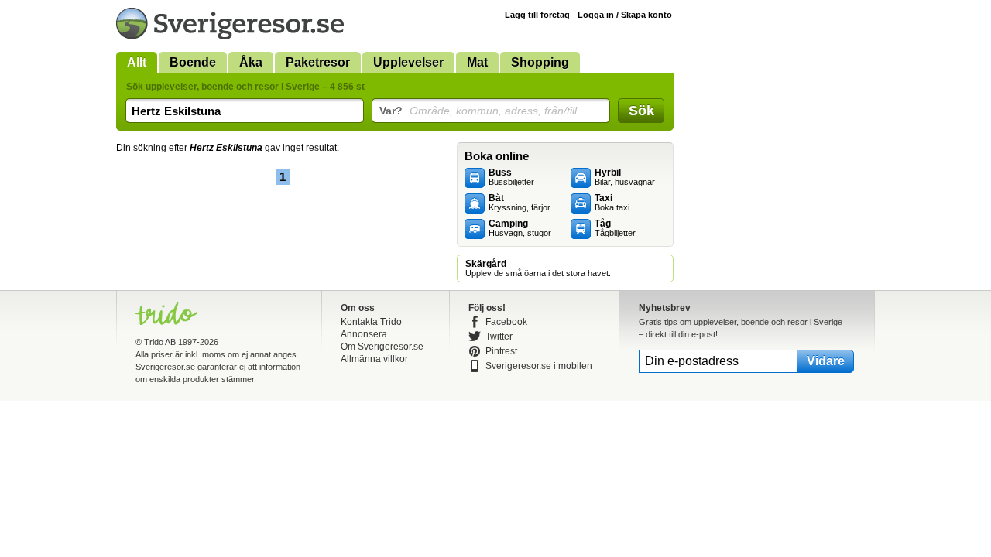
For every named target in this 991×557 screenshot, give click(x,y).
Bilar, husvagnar (625, 177)
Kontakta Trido (371, 321)
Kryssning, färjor (519, 202)
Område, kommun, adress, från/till (478, 110)
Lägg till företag (537, 14)
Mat (477, 62)
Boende (193, 62)
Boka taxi (612, 202)
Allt (136, 62)
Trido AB (160, 342)
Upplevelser (408, 62)
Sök (641, 110)
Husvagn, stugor (520, 228)
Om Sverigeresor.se (382, 346)
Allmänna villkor (374, 359)
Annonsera (364, 334)
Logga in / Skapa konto (625, 14)
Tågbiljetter (615, 228)
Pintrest (501, 351)
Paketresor (318, 62)
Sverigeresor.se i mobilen (538, 366)
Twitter (499, 336)
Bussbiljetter (511, 177)
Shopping (540, 62)
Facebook (506, 321)
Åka (250, 62)
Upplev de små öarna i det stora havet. (538, 268)
